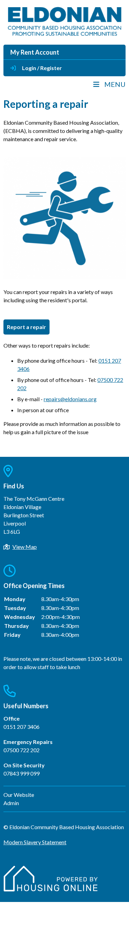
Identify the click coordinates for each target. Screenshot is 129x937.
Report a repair (26, 327)
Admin (11, 803)
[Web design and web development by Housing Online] (50, 889)
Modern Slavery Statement (34, 842)
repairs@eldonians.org (70, 399)
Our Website (18, 794)
